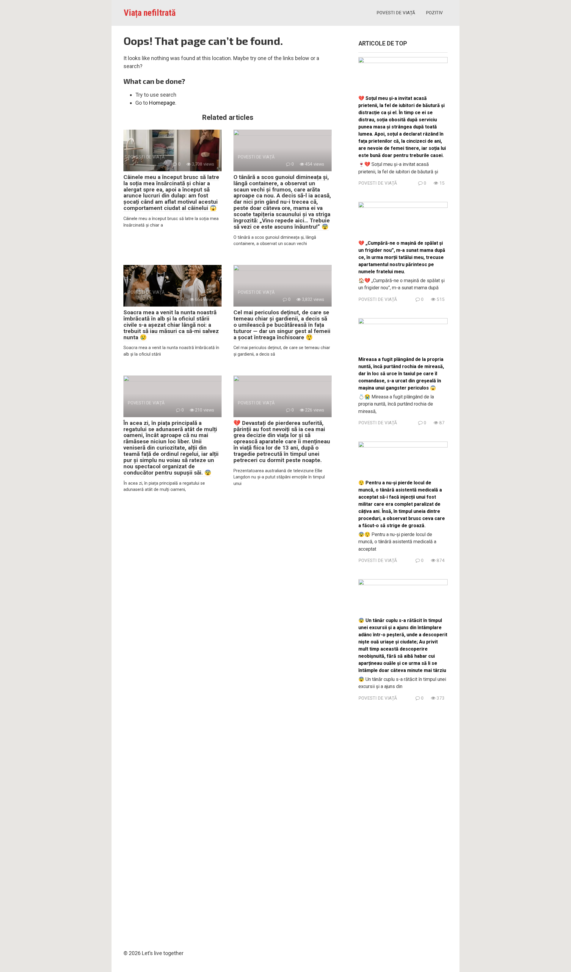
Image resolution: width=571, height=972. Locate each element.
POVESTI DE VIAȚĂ (396, 12)
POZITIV (434, 12)
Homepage (162, 103)
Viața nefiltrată (150, 13)
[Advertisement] (403, 823)
